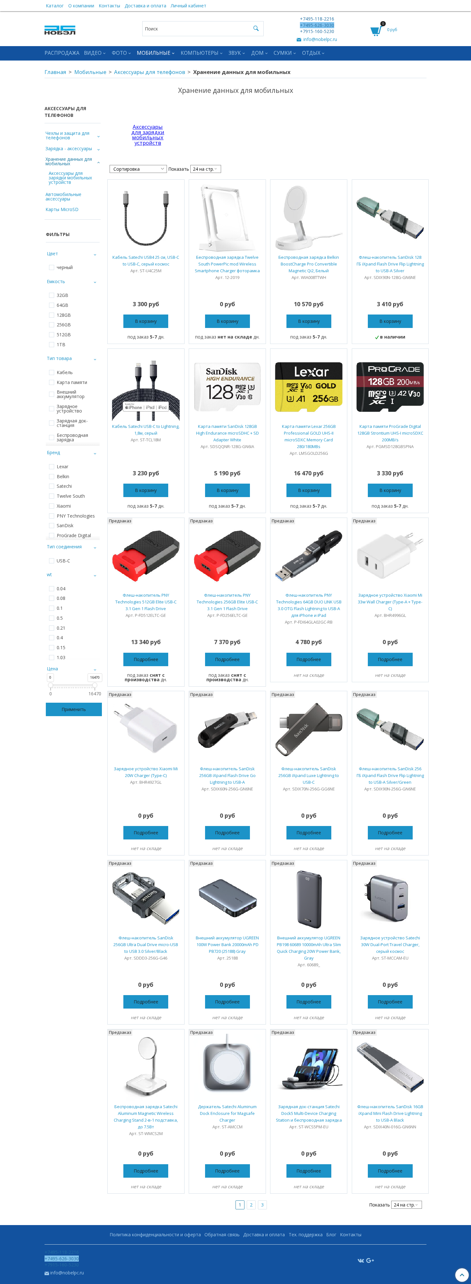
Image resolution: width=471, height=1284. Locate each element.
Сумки (283, 53)
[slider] (50, 685)
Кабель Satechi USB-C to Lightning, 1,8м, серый (145, 429)
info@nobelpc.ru (319, 39)
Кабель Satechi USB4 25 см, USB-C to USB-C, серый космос (145, 260)
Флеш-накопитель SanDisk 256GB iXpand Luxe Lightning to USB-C (308, 775)
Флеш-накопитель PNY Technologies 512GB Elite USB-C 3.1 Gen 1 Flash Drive (146, 601)
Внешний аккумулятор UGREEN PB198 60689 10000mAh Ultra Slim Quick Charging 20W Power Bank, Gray (309, 948)
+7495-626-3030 (317, 25)
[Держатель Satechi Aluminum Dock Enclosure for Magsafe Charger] (227, 1067)
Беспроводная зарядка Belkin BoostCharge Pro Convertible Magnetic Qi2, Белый (308, 264)
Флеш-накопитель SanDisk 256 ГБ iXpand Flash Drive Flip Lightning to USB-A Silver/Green (390, 775)
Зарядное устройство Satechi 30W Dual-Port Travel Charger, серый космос (390, 944)
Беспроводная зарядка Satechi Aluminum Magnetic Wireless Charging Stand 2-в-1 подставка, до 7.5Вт (146, 1117)
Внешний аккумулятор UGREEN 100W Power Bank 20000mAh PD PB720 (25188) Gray (227, 944)
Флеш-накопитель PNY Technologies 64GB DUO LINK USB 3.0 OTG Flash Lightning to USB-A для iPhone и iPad (309, 605)
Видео (93, 53)
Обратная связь (222, 1234)
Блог (331, 1234)
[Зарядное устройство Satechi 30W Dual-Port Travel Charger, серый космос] (390, 898)
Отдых (311, 53)
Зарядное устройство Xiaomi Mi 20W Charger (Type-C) (146, 772)
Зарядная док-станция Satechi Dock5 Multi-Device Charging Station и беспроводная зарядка (309, 1113)
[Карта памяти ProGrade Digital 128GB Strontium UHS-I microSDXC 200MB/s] (390, 387)
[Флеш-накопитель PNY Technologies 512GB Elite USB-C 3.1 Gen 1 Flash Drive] (146, 556)
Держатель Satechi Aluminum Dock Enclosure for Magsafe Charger (227, 1113)
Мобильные (153, 53)
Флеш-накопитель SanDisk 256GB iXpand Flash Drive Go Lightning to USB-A (227, 775)
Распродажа (62, 53)
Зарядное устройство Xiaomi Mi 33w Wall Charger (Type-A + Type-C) (390, 601)
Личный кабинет (188, 6)
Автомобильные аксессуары (63, 196)
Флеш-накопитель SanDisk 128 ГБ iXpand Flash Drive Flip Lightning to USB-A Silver (390, 264)
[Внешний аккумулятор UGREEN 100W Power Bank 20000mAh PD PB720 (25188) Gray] (227, 898)
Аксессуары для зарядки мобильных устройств (147, 134)
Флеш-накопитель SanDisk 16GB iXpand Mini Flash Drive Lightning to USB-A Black (390, 1113)
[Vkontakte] (361, 1260)
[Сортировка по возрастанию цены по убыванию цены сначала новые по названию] (138, 169)
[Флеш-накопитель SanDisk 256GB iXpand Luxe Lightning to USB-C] (309, 729)
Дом (257, 53)
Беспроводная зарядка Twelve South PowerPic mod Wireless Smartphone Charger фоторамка (227, 264)
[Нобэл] (60, 28)
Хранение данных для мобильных (68, 161)
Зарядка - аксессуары (68, 148)
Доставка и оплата (145, 6)
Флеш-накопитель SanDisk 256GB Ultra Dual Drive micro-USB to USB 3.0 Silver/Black (145, 944)
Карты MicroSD (61, 209)
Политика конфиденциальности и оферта (155, 1234)
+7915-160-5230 (317, 31)
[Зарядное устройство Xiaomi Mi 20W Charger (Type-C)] (146, 729)
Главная (55, 72)
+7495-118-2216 (317, 19)
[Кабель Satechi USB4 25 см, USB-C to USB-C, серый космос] (146, 218)
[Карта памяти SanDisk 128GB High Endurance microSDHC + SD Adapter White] (227, 387)
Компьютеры (200, 53)
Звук (234, 53)
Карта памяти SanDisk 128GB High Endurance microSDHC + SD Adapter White (227, 433)
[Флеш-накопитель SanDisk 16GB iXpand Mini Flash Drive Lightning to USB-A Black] (390, 1067)
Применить (74, 709)
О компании (81, 6)
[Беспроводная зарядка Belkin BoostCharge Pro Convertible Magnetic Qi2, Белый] (309, 218)
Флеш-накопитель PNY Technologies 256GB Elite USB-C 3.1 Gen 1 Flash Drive (227, 601)
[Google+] (370, 1260)
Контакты (109, 6)
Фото (119, 53)
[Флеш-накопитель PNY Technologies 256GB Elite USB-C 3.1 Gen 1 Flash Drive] (227, 556)
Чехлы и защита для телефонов (67, 135)
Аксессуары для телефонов (149, 72)
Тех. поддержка (306, 1234)
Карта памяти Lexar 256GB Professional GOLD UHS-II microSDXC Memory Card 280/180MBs (309, 436)
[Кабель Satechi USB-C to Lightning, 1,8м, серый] (146, 387)
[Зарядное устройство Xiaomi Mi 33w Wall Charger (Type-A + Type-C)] (390, 556)
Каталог (55, 6)
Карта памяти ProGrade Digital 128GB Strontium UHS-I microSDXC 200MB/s (390, 433)
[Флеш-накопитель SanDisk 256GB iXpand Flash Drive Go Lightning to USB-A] (227, 729)
